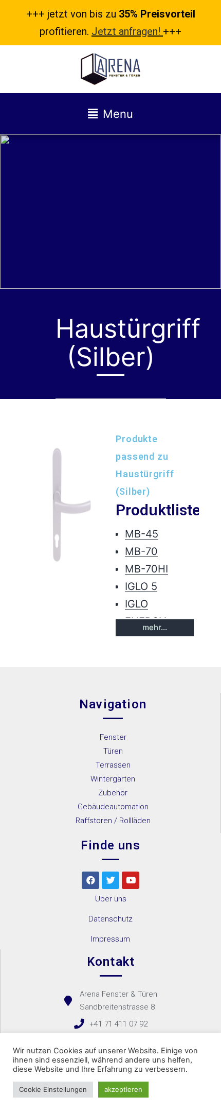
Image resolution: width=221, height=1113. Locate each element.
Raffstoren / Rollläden (113, 820)
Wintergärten (112, 779)
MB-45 (141, 534)
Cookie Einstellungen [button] (53, 1089)
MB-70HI (146, 569)
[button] (111, 899)
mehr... (154, 627)
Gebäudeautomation (113, 806)
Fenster (113, 737)
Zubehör (112, 792)
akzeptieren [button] (123, 1089)
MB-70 (141, 551)
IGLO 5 (141, 586)
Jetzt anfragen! (125, 31)
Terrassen (113, 765)
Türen (113, 751)
